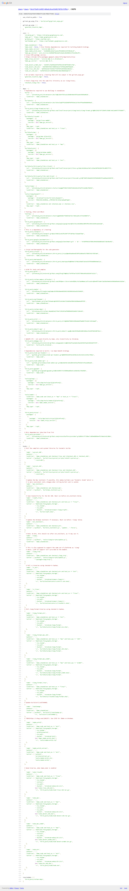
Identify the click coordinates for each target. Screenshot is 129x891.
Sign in (125, 3)
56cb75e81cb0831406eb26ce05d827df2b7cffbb (49, 9)
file (56, 14)
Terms (22, 888)
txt (121, 888)
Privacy (16, 888)
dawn (20, 9)
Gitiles (11, 888)
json (125, 888)
